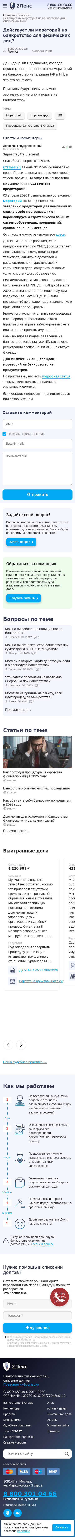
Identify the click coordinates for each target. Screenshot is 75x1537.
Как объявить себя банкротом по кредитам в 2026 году (37, 803)
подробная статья (56, 376)
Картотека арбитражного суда (42, 981)
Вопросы (24, 15)
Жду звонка (37, 1327)
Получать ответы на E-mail (26, 434)
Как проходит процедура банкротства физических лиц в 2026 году (32, 774)
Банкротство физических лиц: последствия (36, 789)
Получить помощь (22, 598)
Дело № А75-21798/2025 (38, 970)
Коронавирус (40, 115)
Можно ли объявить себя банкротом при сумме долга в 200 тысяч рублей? (37, 647)
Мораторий (13, 115)
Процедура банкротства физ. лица (30, 125)
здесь (60, 234)
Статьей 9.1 (12, 167)
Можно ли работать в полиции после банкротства (33, 631)
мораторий (12, 201)
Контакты (53, 1431)
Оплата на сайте (58, 1425)
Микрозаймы (12, 1420)
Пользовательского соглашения (52, 1337)
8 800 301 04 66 (59, 5)
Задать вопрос (19, 542)
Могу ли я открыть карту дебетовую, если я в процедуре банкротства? (37, 663)
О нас (50, 1403)
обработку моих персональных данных (30, 1343)
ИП (60, 115)
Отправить (37, 494)
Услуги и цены (56, 1408)
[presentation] (8, 1045)
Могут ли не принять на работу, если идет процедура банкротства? (33, 695)
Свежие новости (14, 1442)
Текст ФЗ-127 (12, 1431)
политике (23, 1531)
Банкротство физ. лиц (18, 1403)
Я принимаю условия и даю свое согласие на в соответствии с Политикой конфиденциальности (39, 1342)
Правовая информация (21, 1384)
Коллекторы (11, 1408)
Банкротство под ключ (18, 1437)
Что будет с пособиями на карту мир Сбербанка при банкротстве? (33, 679)
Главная (9, 15)
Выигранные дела (59, 1414)
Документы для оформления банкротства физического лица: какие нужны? (35, 819)
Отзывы (52, 1420)
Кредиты (9, 1414)
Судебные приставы (17, 1425)
